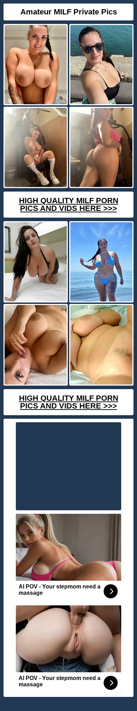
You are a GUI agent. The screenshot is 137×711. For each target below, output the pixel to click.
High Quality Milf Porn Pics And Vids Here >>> (68, 204)
